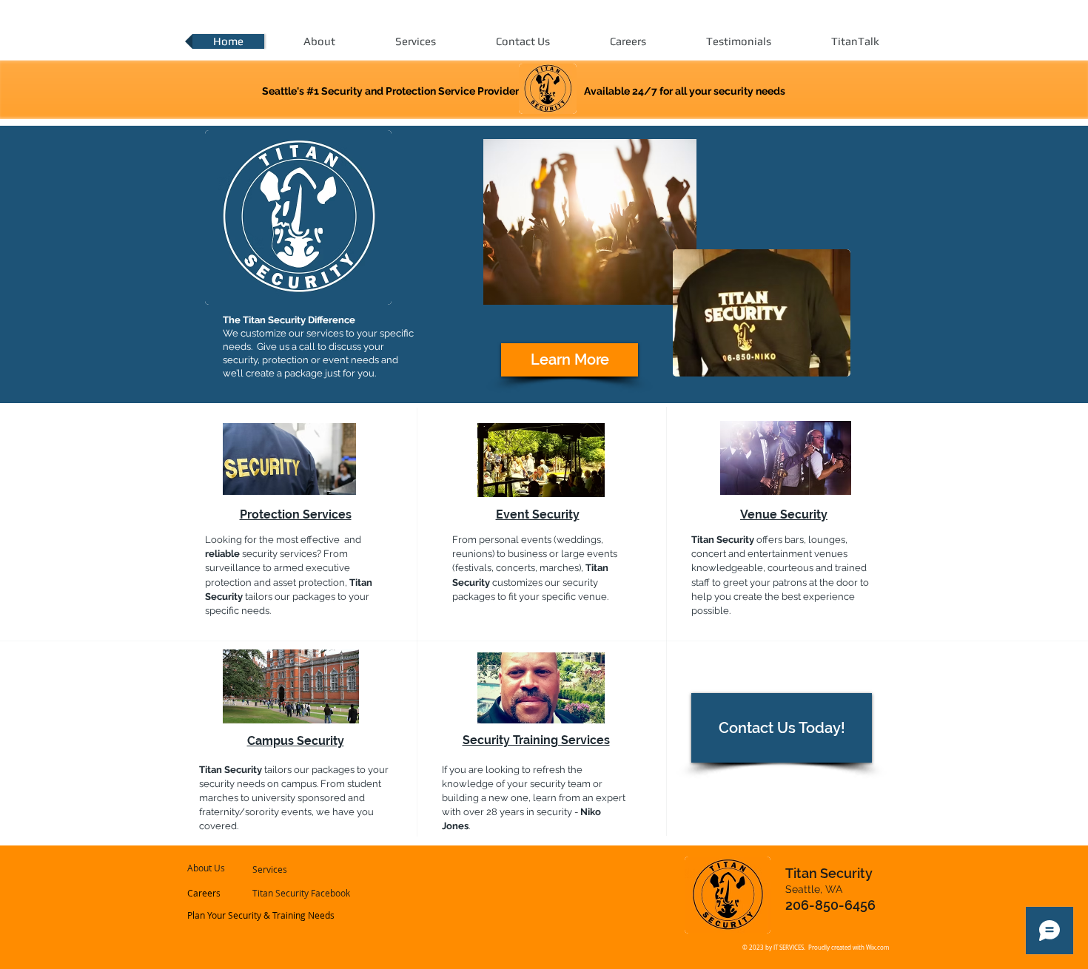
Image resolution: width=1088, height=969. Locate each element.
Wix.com (877, 947)
